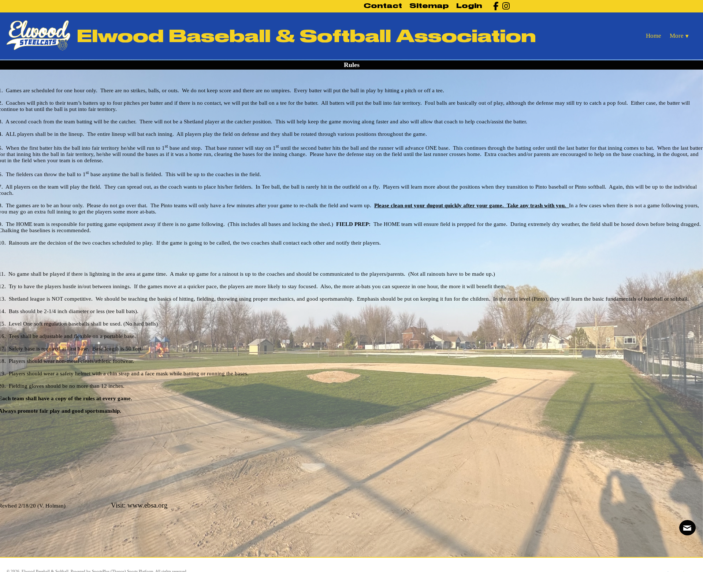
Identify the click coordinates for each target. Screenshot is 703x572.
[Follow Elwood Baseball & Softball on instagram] (504, 6)
